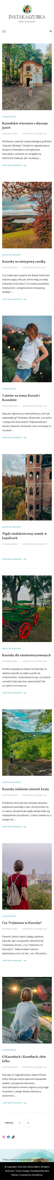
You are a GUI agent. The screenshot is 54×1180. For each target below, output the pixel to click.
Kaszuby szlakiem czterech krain (25, 789)
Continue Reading (12, 165)
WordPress (37, 1175)
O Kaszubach (9, 117)
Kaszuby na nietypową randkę (23, 261)
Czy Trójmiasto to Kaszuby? (22, 922)
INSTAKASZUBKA (27, 17)
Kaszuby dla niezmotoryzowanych (26, 655)
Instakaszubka (11, 134)
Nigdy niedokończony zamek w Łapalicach (24, 535)
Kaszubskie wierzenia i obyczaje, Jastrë (25, 125)
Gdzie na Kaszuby (11, 255)
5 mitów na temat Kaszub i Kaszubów (21, 397)
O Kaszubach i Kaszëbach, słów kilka (24, 1058)
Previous (9, 1123)
